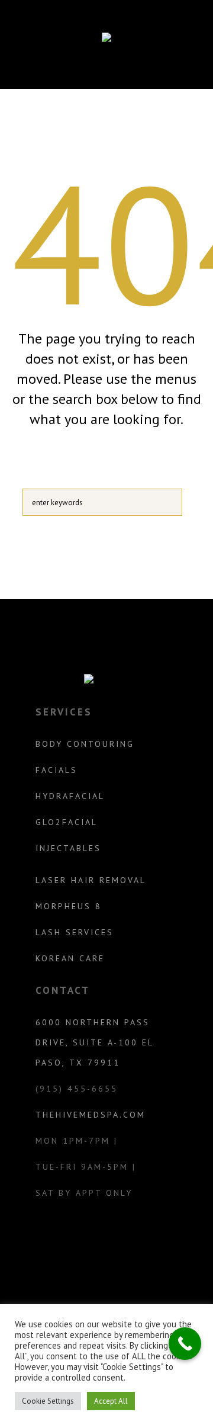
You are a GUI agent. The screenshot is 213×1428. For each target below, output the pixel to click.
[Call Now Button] (185, 1343)
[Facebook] (118, 1241)
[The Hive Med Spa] (106, 39)
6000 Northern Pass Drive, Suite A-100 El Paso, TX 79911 (94, 1042)
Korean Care (70, 958)
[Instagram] (92, 1241)
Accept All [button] (111, 1401)
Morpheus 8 (69, 906)
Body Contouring (85, 744)
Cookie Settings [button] (48, 1401)
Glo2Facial (67, 822)
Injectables (68, 848)
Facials (57, 770)
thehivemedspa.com (91, 1114)
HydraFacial (70, 796)
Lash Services (75, 932)
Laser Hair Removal (91, 880)
